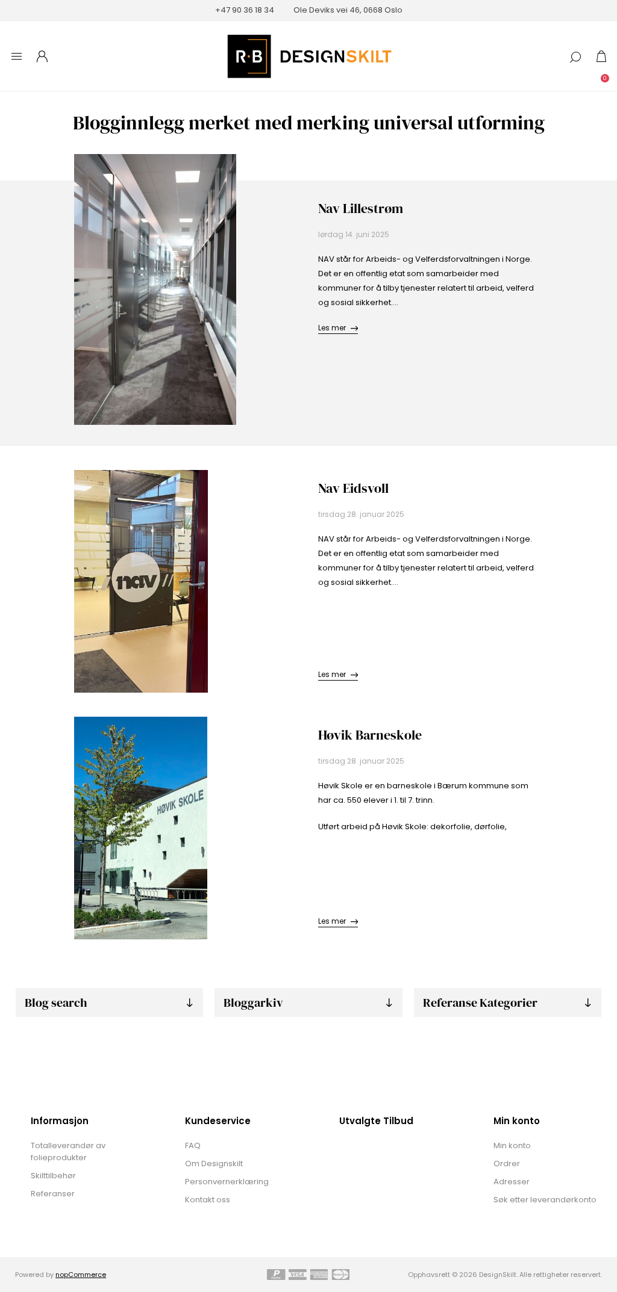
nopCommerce (80, 1274)
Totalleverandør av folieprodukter (68, 1151)
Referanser (53, 1193)
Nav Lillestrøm (360, 208)
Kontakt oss (207, 1199)
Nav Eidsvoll (353, 488)
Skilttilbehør (53, 1175)
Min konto (512, 1145)
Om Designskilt (214, 1163)
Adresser (511, 1181)
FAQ (193, 1145)
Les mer (332, 328)
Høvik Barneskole (370, 735)
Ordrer (506, 1163)
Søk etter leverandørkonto (545, 1199)
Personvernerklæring (227, 1181)
